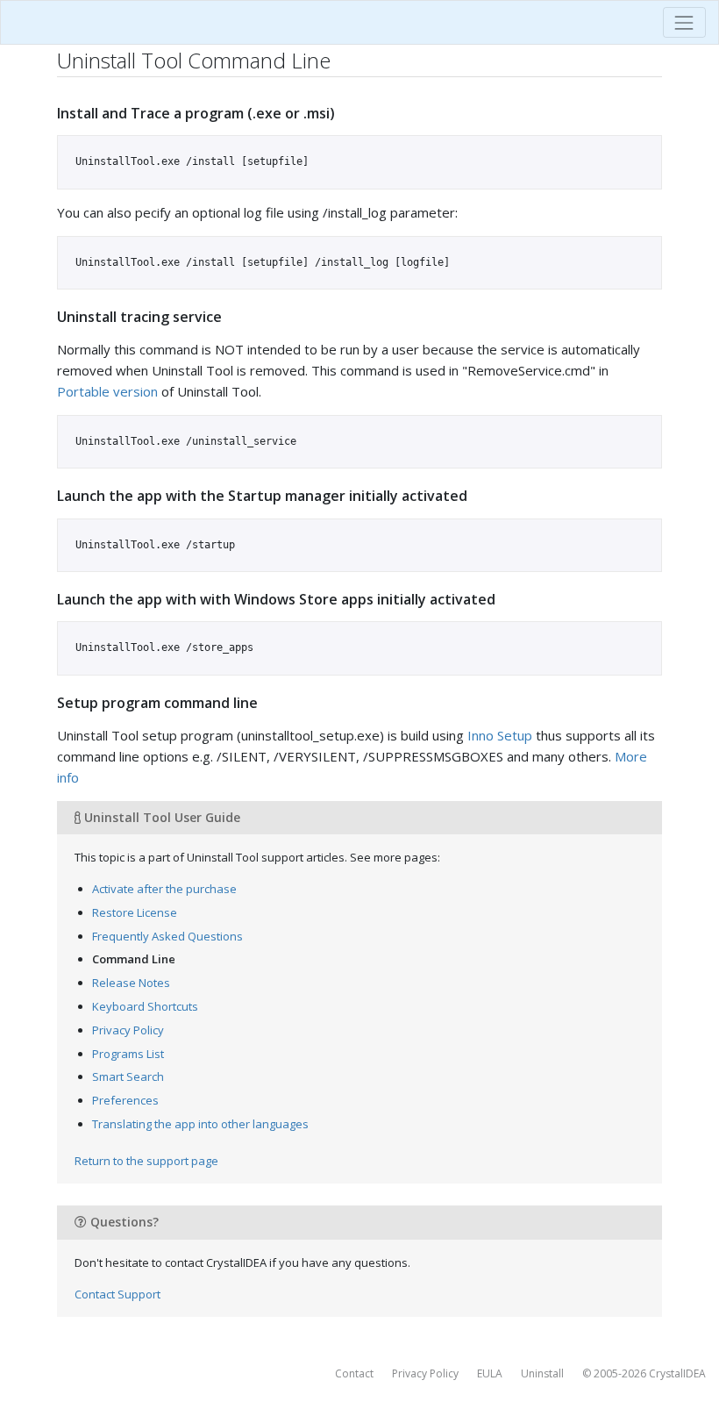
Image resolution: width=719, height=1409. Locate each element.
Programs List (128, 1054)
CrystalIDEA (677, 1373)
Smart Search (128, 1076)
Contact (354, 1373)
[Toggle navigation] (684, 22)
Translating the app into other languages (200, 1124)
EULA (489, 1373)
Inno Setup (499, 735)
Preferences (125, 1100)
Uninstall (542, 1373)
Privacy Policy (128, 1030)
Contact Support (117, 1294)
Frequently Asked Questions (167, 936)
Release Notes (131, 983)
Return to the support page (146, 1161)
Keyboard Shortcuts (145, 1006)
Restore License (134, 912)
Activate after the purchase (164, 889)
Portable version (107, 391)
